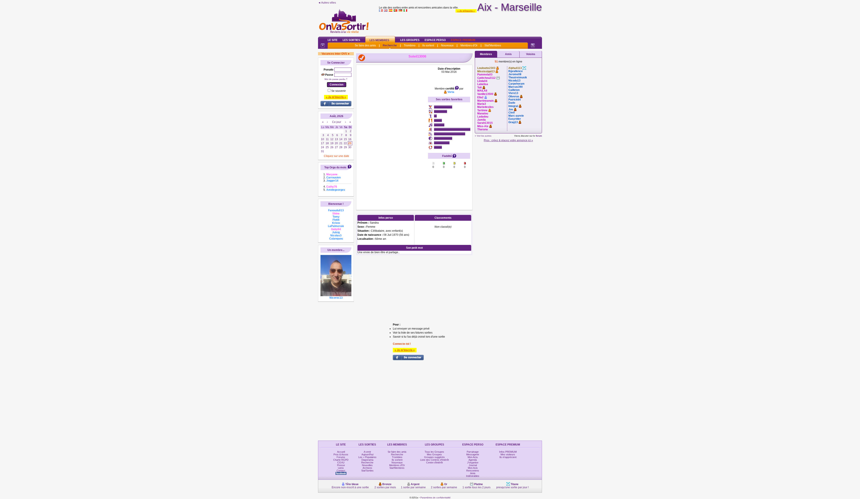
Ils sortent (428, 45)
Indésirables (472, 476)
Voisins (530, 54)
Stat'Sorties (367, 470)
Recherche (390, 45)
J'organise (472, 462)
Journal (473, 465)
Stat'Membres (492, 45)
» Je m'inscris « (466, 11)
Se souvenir (338, 90)
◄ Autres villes (327, 2)
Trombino (409, 45)
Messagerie (472, 454)
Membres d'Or (468, 45)
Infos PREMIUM (508, 451)
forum (539, 136)
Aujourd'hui (367, 454)
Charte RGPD (340, 459)
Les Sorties (351, 40)
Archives (367, 468)
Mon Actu (473, 457)
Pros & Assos (340, 454)
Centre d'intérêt (434, 462)
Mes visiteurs (508, 454)
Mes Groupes (434, 454)
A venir (367, 451)
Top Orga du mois (335, 167)
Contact (341, 470)
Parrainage (473, 451)
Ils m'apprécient (507, 457)
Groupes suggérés (434, 457)
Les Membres (379, 40)
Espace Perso (435, 40)
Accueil (341, 451)
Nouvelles (367, 465)
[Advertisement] (460, 23)
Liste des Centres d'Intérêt (434, 459)
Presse (341, 465)
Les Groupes (409, 40)
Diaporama (367, 459)
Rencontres (472, 470)
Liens (341, 468)
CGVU (340, 462)
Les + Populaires (367, 457)
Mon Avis (473, 468)
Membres (486, 54)
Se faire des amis (365, 45)
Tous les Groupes (434, 451)
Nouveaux (447, 45)
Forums (341, 457)
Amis (508, 54)
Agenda (473, 459)
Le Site (333, 40)
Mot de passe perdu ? (336, 79)
